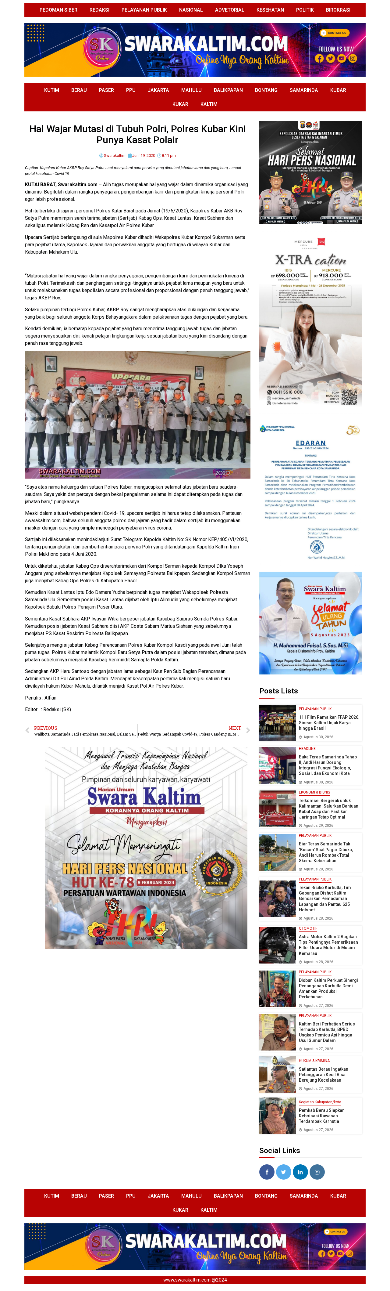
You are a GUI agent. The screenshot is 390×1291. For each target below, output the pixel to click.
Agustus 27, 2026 (318, 1006)
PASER (106, 90)
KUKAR (180, 104)
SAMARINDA (304, 90)
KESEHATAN (270, 10)
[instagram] (317, 1172)
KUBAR (338, 90)
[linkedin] (300, 1172)
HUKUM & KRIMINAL (315, 1061)
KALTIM (209, 104)
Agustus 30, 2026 (318, 737)
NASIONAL (191, 10)
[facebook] (267, 1172)
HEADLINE (307, 749)
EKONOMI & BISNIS (314, 792)
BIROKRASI (338, 10)
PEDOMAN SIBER (58, 10)
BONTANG (266, 90)
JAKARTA (158, 90)
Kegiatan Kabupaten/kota (320, 1102)
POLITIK (305, 10)
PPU (131, 90)
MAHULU (191, 90)
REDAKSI (99, 10)
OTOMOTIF (308, 928)
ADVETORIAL (229, 10)
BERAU (79, 90)
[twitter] (283, 1172)
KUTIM (51, 90)
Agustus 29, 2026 (318, 825)
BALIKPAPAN (228, 90)
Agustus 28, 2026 (318, 869)
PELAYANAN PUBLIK (144, 10)
